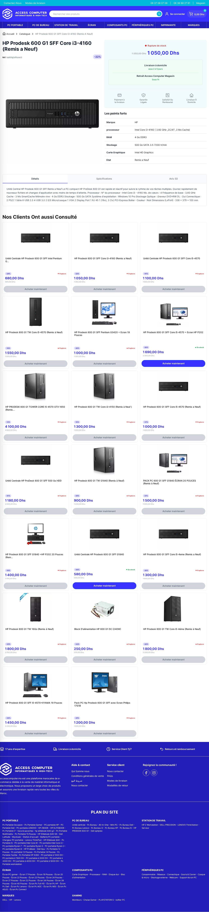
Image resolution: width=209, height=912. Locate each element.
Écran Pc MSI (50, 886)
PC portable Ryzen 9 (12, 849)
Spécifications (104, 178)
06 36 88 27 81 (182, 3)
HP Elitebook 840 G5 (47, 834)
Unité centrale (78, 825)
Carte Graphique (80, 874)
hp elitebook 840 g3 (44, 831)
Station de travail (66, 25)
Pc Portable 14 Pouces (44, 852)
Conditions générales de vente (87, 776)
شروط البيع (76, 780)
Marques (194, 25)
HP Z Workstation (150, 825)
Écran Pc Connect (18, 889)
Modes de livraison (35, 3)
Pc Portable (15, 25)
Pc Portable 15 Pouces (25, 834)
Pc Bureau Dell (126, 825)
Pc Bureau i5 (126, 828)
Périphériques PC (143, 25)
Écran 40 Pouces (19, 883)
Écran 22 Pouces (19, 877)
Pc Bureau (92, 825)
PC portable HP (51, 825)
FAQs (110, 776)
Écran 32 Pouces (28, 880)
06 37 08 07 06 (159, 3)
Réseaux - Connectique (168, 874)
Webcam (173, 877)
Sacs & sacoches (25, 831)
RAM (104, 874)
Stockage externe (159, 877)
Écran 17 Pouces (27, 874)
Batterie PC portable (49, 837)
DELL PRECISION (168, 825)
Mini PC (114, 825)
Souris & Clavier (188, 874)
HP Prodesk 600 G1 (31, 189)
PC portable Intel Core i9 (26, 843)
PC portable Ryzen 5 (33, 846)
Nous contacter (79, 785)
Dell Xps (41, 849)
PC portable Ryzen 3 (54, 846)
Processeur (95, 874)
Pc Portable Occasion (12, 825)
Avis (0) (173, 178)
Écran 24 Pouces (54, 877)
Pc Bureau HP (111, 828)
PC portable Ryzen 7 (12, 846)
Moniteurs (76, 900)
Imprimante (168, 25)
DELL (4, 900)
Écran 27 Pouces (10, 880)
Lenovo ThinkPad (33, 840)
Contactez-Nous (12, 3)
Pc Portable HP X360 (29, 855)
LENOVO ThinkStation (188, 825)
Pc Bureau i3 (97, 828)
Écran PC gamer (10, 874)
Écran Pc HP (52, 883)
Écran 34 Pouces (45, 880)
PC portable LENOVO (26, 828)
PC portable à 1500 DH (13, 858)
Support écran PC (188, 877)
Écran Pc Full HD (37, 883)
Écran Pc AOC (35, 886)
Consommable (148, 874)
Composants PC (117, 25)
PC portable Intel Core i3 (51, 843)
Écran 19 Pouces (45, 874)
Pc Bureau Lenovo (80, 828)
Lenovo (17, 900)
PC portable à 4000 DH (24, 861)
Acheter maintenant (36, 289)
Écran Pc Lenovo (19, 886)
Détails (35, 178)
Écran (92, 25)
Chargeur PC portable (12, 840)
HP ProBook (29, 849)
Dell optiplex (97, 831)
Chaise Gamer (90, 900)
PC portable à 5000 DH (48, 861)
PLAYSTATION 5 (106, 900)
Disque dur (114, 874)
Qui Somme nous (80, 771)
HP (10, 900)
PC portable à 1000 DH (52, 855)
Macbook (16, 837)
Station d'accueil (30, 837)
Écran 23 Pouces (36, 877)
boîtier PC (120, 900)
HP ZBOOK (43, 828)
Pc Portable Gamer (33, 825)
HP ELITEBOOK (57, 828)
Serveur (145, 828)
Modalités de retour (117, 785)
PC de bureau (40, 25)
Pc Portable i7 (9, 831)
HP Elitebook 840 (51, 840)
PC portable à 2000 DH (37, 858)
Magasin (200, 3)
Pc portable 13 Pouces (21, 852)
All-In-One (103, 825)
